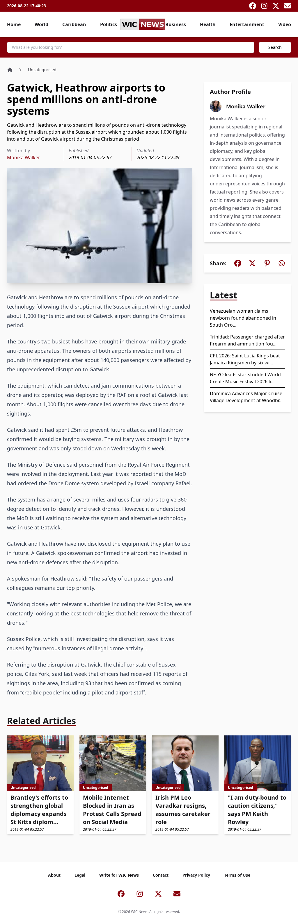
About (54, 875)
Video (284, 24)
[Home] (10, 70)
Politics (108, 24)
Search (275, 47)
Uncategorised (42, 69)
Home (14, 24)
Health (208, 24)
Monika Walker (23, 157)
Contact (160, 875)
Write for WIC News (119, 875)
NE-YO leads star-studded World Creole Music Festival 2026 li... (245, 378)
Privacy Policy (196, 875)
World (41, 24)
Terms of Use (237, 875)
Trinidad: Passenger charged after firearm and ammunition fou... (247, 340)
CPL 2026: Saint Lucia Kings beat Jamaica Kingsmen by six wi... (245, 359)
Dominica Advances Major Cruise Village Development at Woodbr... (246, 397)
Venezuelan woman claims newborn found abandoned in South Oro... (243, 318)
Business (175, 24)
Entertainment (247, 24)
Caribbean (74, 24)
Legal (79, 875)
